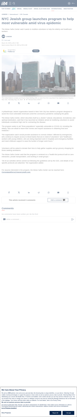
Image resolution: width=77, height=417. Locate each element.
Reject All (55, 413)
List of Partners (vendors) (9, 408)
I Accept (68, 413)
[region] (38, 402)
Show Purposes (6, 413)
